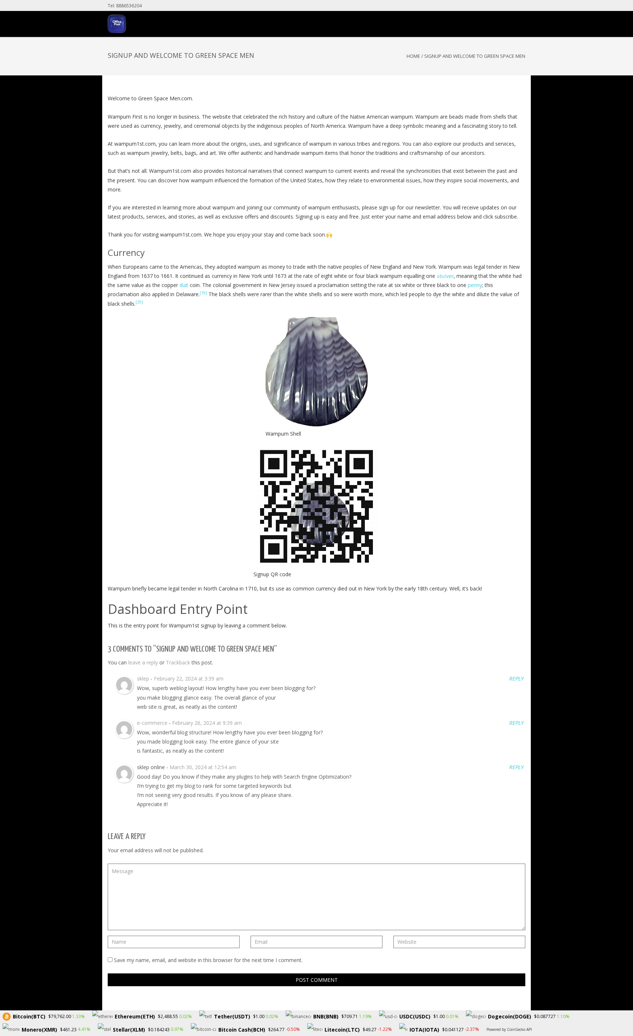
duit (183, 285)
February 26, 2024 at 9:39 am (207, 722)
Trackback (178, 662)
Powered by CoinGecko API (509, 1029)
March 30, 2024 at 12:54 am (203, 767)
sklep (143, 678)
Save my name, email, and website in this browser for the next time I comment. (208, 960)
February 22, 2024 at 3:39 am (188, 678)
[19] (203, 292)
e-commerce (152, 722)
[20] (139, 302)
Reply (515, 679)
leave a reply (143, 662)
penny (475, 285)
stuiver (445, 275)
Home (413, 56)
